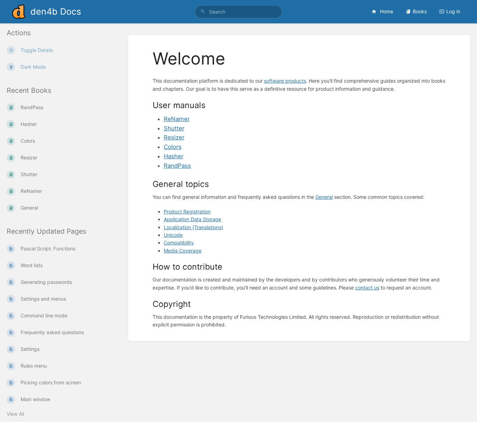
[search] (238, 11)
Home (386, 11)
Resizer (174, 137)
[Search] (202, 12)
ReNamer (177, 118)
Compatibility (179, 243)
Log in (453, 11)
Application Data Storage (192, 219)
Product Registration (187, 211)
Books (420, 11)
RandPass (177, 165)
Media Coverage (182, 251)
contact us (367, 288)
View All (15, 414)
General (324, 197)
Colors (173, 146)
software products (285, 81)
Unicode (173, 235)
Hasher (173, 156)
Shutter (174, 128)
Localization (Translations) (193, 227)
